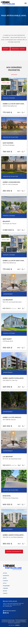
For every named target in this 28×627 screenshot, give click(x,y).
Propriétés (6, 575)
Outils (4, 583)
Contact (5, 593)
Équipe (4, 578)
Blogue (5, 590)
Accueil (5, 48)
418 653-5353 (8, 606)
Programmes (6, 585)
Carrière (5, 588)
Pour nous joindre (18, 48)
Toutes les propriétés (14, 551)
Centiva (17, 625)
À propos (5, 580)
